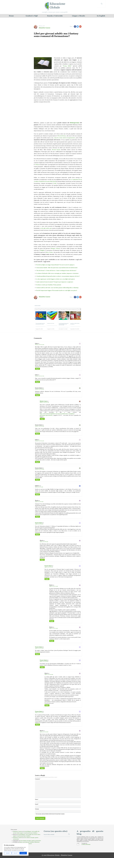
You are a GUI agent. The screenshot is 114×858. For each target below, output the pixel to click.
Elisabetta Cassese (43, 401)
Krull (54, 183)
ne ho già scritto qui (45, 228)
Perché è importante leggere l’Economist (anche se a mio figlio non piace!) (56, 290)
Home (11, 16)
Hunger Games (55, 248)
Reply (37, 368)
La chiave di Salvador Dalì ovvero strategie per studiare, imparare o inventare (57, 273)
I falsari (37, 164)
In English (101, 16)
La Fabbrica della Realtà (86, 844)
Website (37, 809)
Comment (37, 778)
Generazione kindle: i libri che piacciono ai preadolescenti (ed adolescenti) (56, 267)
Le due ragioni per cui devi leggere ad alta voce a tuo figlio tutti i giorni (55, 279)
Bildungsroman (74, 122)
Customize (8, 853)
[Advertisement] (58, 47)
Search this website (49, 834)
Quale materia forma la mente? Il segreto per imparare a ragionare (54, 282)
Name (37, 799)
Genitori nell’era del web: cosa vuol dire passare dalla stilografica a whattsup (57, 287)
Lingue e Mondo (78, 16)
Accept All (23, 853)
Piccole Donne (62, 136)
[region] (15, 849)
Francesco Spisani (38, 522)
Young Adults (67, 66)
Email (37, 804)
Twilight (42, 250)
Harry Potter (49, 252)
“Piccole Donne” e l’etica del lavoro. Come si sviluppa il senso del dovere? (56, 270)
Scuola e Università (55, 16)
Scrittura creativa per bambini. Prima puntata (48, 284)
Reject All (15, 853)
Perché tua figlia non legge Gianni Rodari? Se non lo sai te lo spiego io (55, 264)
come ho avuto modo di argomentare (64, 137)
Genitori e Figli (32, 16)
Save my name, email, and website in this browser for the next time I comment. (50, 813)
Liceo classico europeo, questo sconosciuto (30, 840)
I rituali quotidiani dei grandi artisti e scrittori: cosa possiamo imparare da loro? (58, 276)
